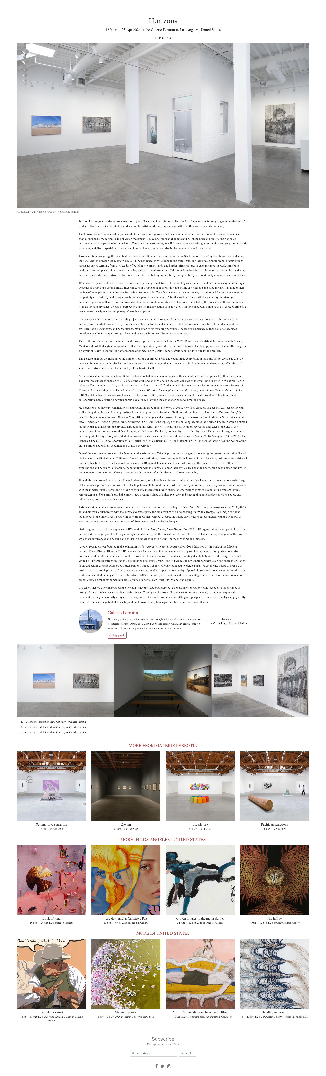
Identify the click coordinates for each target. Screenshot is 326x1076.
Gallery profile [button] (117, 635)
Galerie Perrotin (123, 612)
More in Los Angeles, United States (163, 839)
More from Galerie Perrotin (163, 745)
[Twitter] (162, 1066)
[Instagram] (169, 1066)
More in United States (163, 933)
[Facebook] (156, 1066)
